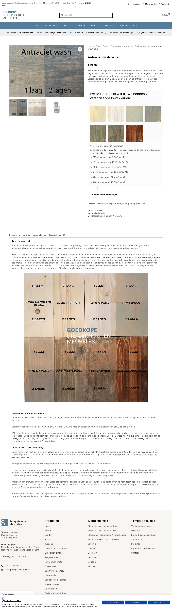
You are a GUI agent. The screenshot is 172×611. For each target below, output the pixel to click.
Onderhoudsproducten (122, 46)
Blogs (134, 25)
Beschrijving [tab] (14, 235)
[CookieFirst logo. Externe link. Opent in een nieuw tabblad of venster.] (3, 598)
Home (37, 25)
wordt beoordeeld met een (43, 3)
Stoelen (108, 25)
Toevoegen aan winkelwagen (104, 194)
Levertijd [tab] (26, 235)
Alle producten (51, 25)
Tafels (65, 25)
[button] (80, 49)
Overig (122, 25)
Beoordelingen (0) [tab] (57, 235)
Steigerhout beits (143, 46)
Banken (79, 25)
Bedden (93, 25)
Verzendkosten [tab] (39, 235)
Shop (98, 46)
